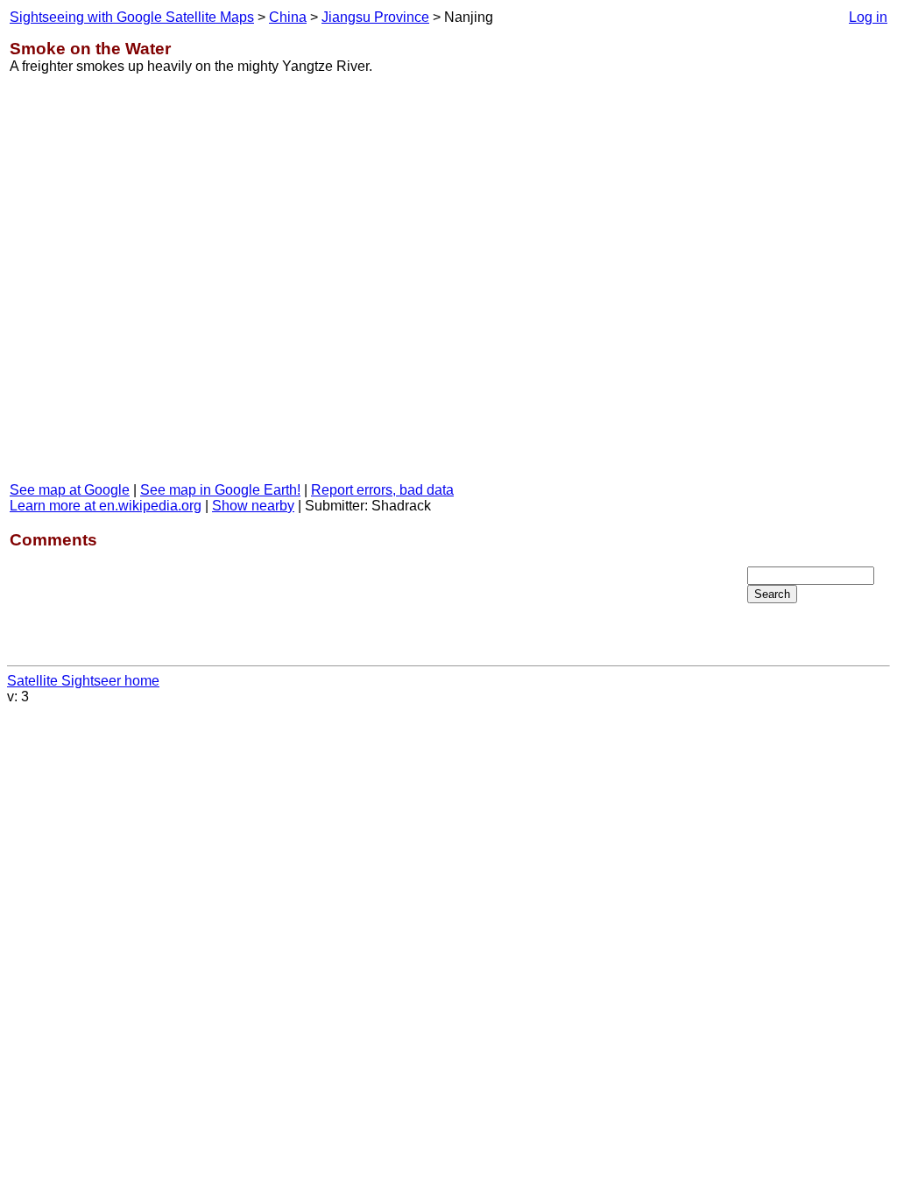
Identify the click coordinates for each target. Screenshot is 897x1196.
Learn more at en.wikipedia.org (105, 505)
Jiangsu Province (375, 17)
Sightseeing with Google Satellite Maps (132, 17)
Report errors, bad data (382, 489)
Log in (868, 17)
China (288, 17)
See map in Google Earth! (220, 489)
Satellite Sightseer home (83, 680)
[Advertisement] (817, 288)
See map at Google (70, 489)
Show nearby (253, 505)
